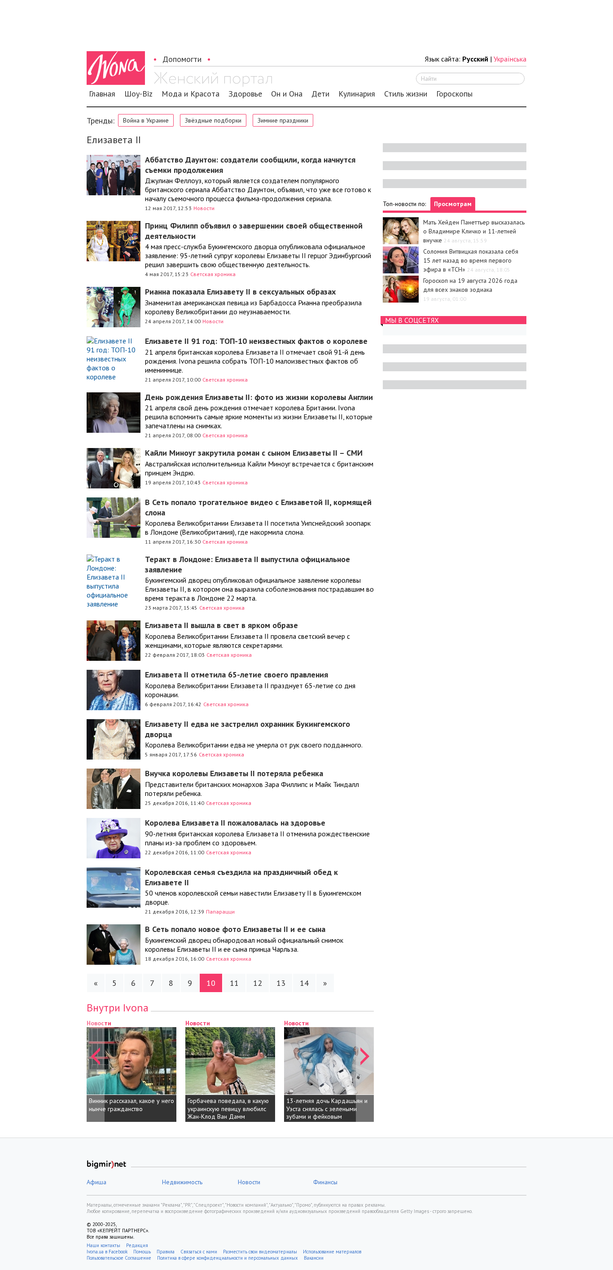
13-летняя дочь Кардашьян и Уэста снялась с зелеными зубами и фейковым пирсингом (327, 1113)
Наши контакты (103, 1245)
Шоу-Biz (138, 94)
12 (257, 983)
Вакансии (314, 1258)
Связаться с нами (198, 1251)
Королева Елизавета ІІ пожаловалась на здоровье (235, 822)
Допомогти (181, 59)
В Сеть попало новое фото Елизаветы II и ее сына (235, 929)
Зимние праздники (283, 120)
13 (280, 983)
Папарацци (220, 911)
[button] (96, 1070)
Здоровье (245, 94)
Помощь (142, 1251)
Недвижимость (182, 1182)
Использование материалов (332, 1251)
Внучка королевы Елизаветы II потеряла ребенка (234, 773)
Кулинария (356, 94)
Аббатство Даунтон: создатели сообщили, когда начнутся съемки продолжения (250, 164)
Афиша (96, 1182)
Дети (320, 94)
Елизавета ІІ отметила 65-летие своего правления (236, 674)
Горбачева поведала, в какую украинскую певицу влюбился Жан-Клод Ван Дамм (228, 1109)
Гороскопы (454, 94)
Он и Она (286, 94)
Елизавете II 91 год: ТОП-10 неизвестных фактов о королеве (256, 341)
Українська (510, 58)
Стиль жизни (405, 94)
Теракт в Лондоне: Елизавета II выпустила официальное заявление (247, 564)
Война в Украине (146, 120)
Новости (204, 208)
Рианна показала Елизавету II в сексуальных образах (240, 291)
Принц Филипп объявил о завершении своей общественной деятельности (254, 230)
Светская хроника (213, 274)
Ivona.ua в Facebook (107, 1251)
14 (304, 983)
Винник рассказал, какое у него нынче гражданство (131, 1105)
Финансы (325, 1182)
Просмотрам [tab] (453, 204)
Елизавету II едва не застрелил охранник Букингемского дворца (247, 729)
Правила (166, 1251)
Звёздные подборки (213, 120)
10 (210, 983)
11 (234, 983)
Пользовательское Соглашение (119, 1258)
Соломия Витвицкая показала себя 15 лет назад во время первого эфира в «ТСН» (470, 260)
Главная (102, 94)
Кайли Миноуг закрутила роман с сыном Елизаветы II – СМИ (254, 453)
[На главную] (213, 79)
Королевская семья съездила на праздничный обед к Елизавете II (241, 877)
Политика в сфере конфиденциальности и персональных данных (227, 1258)
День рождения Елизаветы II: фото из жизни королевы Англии (259, 397)
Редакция (137, 1245)
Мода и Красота (190, 94)
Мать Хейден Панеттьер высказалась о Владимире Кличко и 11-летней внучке (474, 231)
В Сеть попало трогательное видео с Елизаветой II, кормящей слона (258, 507)
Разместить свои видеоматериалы (260, 1251)
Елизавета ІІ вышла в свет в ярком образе (221, 625)
